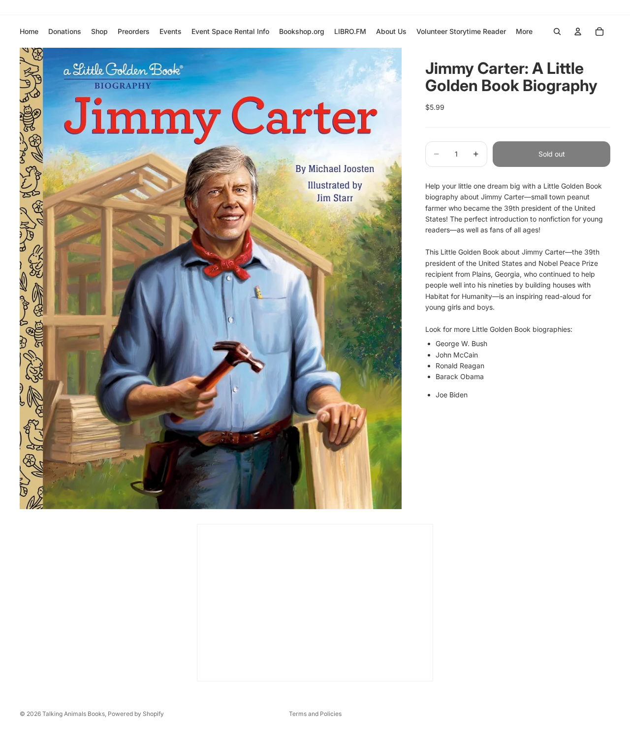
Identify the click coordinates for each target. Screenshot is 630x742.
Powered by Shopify (136, 713)
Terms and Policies (315, 713)
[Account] (578, 31)
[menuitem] (524, 31)
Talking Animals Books (73, 713)
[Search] (557, 31)
